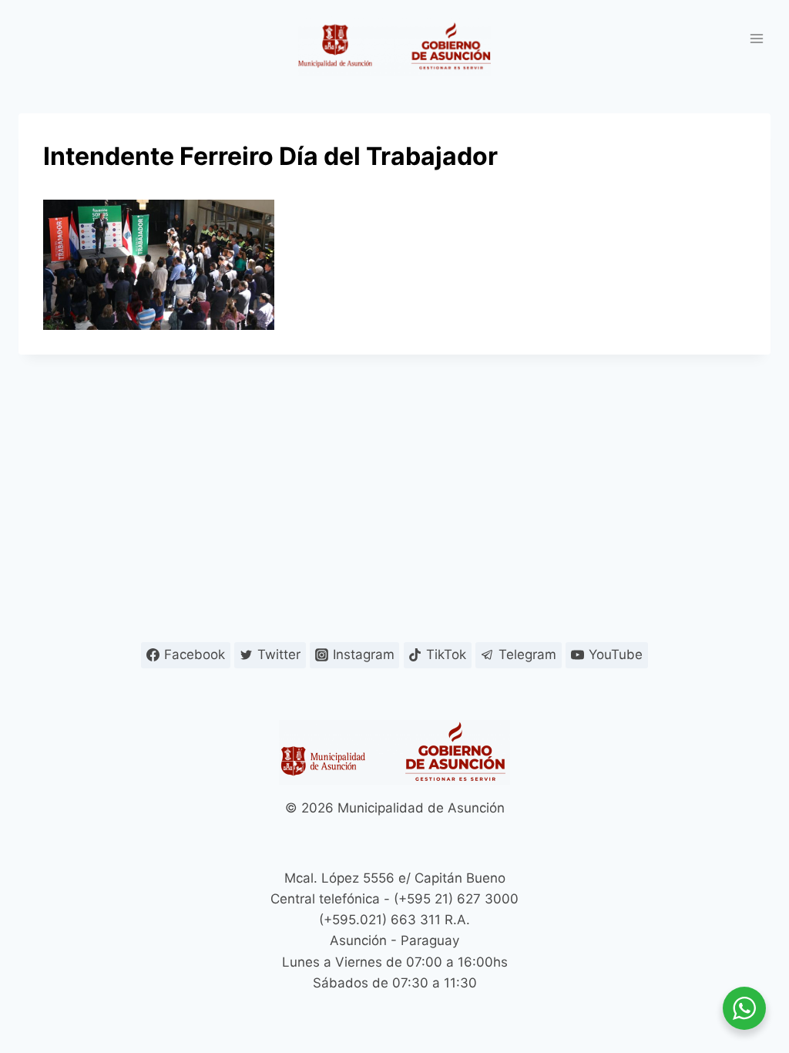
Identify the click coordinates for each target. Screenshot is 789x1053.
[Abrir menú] (756, 38)
